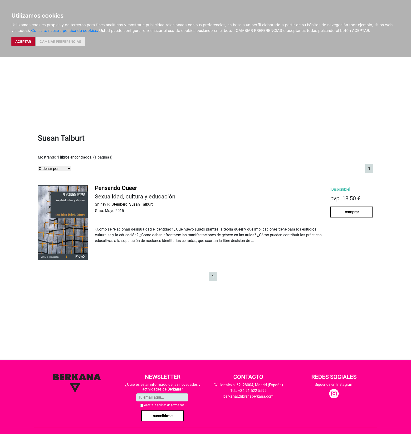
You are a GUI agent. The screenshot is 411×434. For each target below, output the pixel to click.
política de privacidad (171, 405)
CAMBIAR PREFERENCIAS (60, 41)
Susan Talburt (141, 204)
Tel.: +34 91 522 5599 (248, 390)
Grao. (99, 210)
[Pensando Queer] (63, 222)
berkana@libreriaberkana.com (248, 396)
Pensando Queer (116, 188)
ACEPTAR (23, 41)
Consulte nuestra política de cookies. (64, 30)
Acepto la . (164, 405)
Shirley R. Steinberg (111, 204)
